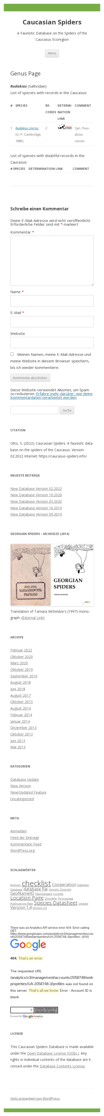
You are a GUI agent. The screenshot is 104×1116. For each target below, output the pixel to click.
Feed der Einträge (24, 837)
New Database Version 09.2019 (36, 514)
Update (83, 903)
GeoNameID (22, 893)
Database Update (24, 779)
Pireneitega (65, 898)
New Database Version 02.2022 (36, 488)
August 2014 (20, 708)
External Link (32, 617)
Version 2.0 (40, 908)
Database (16, 889)
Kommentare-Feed (25, 844)
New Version (20, 785)
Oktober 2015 (21, 701)
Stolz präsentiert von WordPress (35, 1098)
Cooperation (64, 884)
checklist (36, 883)
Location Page (27, 897)
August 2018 (20, 682)
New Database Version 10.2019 (36, 508)
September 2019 (23, 676)
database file (35, 889)
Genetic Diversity (60, 889)
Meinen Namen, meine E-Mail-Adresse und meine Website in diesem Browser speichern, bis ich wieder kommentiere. (50, 361)
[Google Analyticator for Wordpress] (32, 1016)
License (58, 894)
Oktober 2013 (21, 734)
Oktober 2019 (21, 669)
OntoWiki (51, 898)
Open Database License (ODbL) (53, 1053)
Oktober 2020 (21, 656)
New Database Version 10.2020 (36, 494)
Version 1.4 (21, 907)
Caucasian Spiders (52, 22)
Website (17, 333)
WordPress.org (22, 850)
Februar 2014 (21, 714)
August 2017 (20, 695)
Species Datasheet (55, 902)
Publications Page (21, 903)
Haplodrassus (43, 894)
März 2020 (19, 663)
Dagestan (83, 885)
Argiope (15, 885)
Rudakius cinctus (27, 128)
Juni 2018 (17, 688)
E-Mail (17, 312)
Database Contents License (62, 1066)
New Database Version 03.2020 (36, 501)
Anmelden (18, 831)
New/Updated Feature (28, 792)
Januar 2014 (20, 721)
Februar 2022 (21, 650)
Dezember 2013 (23, 727)
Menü (52, 53)
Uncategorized (22, 798)
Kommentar (22, 232)
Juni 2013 (17, 740)
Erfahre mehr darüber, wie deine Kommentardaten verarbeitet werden (51, 395)
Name (17, 291)
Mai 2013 (17, 747)
